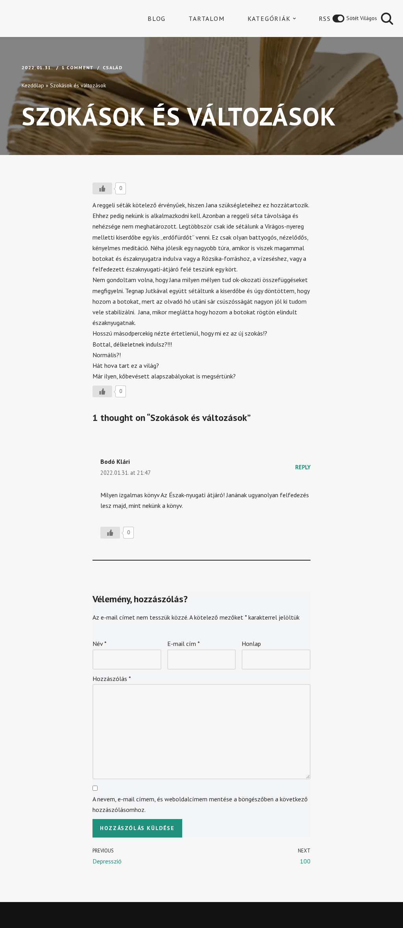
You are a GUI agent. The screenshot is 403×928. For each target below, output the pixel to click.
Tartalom (206, 18)
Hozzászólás (111, 679)
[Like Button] (102, 188)
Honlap (251, 644)
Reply (303, 467)
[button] (294, 18)
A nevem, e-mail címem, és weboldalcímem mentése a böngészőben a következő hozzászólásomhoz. (200, 804)
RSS (325, 18)
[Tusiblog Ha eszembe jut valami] (49, 18)
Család (112, 67)
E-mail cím (183, 644)
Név (99, 644)
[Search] (387, 19)
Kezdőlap (33, 85)
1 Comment (78, 67)
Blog (157, 18)
